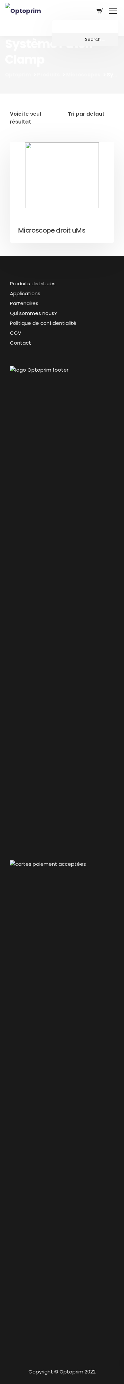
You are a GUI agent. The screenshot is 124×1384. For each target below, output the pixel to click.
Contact (20, 342)
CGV (15, 332)
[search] (85, 39)
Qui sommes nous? (33, 313)
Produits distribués (33, 283)
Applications (25, 293)
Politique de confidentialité (43, 323)
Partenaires (24, 303)
